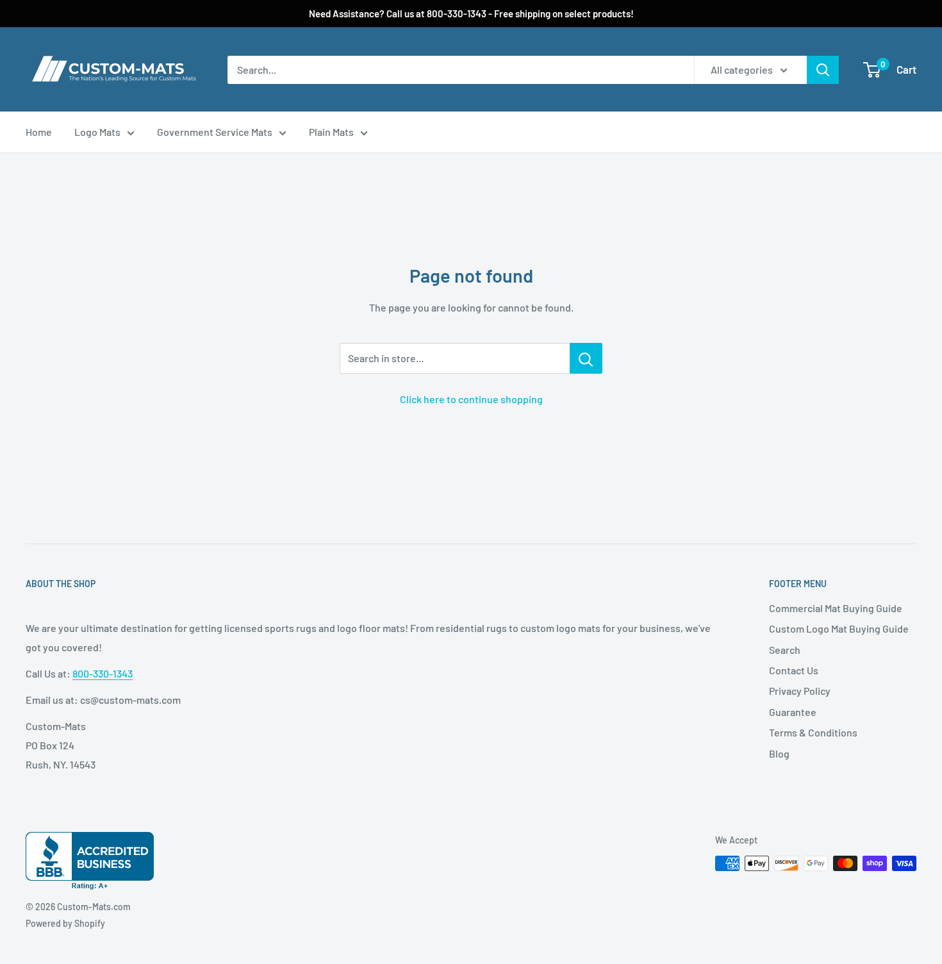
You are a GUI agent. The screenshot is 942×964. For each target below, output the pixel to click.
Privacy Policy (799, 691)
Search (784, 650)
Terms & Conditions (813, 732)
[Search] (823, 70)
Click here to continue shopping (471, 399)
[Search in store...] (586, 358)
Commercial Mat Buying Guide (835, 608)
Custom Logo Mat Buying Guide (839, 628)
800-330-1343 (102, 673)
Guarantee (792, 712)
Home (39, 132)
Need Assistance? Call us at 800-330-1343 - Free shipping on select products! (471, 13)
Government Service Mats (214, 132)
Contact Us (793, 670)
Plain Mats (331, 132)
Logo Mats (97, 132)
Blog (779, 753)
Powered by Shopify (65, 923)
